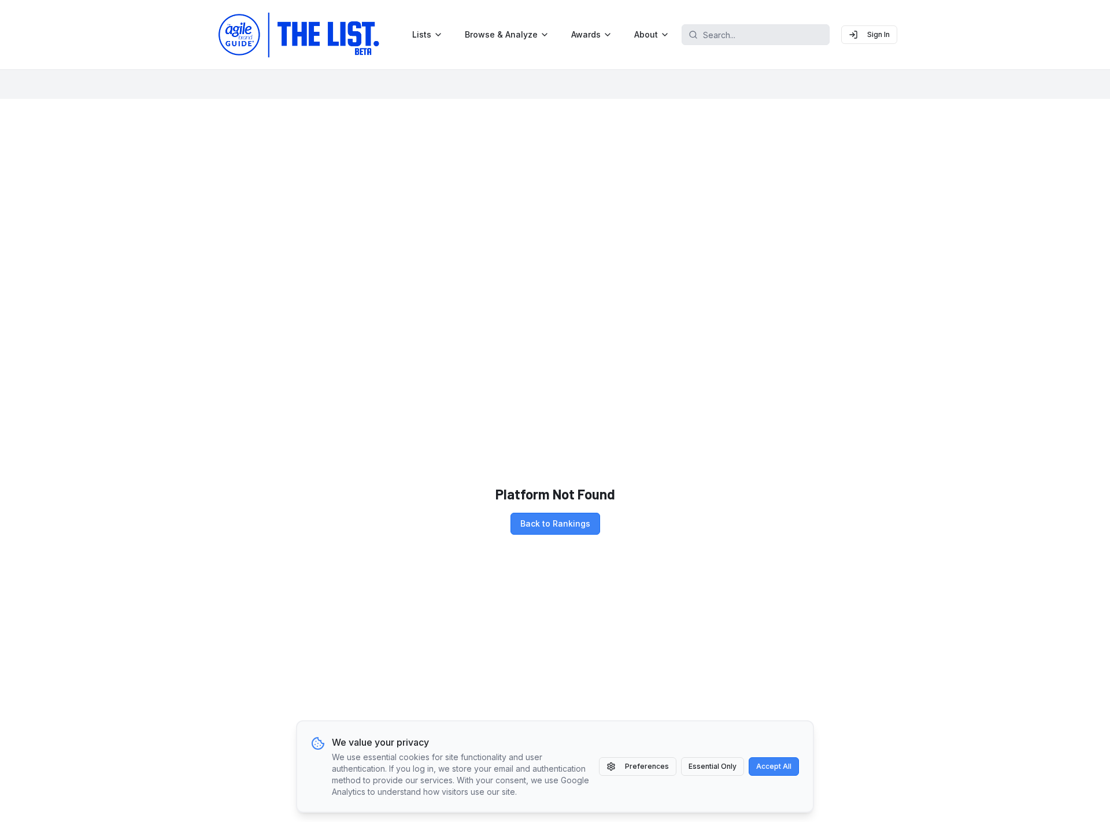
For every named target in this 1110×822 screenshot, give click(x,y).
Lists (421, 34)
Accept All (773, 766)
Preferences (647, 766)
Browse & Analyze (501, 34)
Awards (586, 34)
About (646, 34)
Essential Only (713, 766)
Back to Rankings (555, 523)
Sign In (878, 34)
